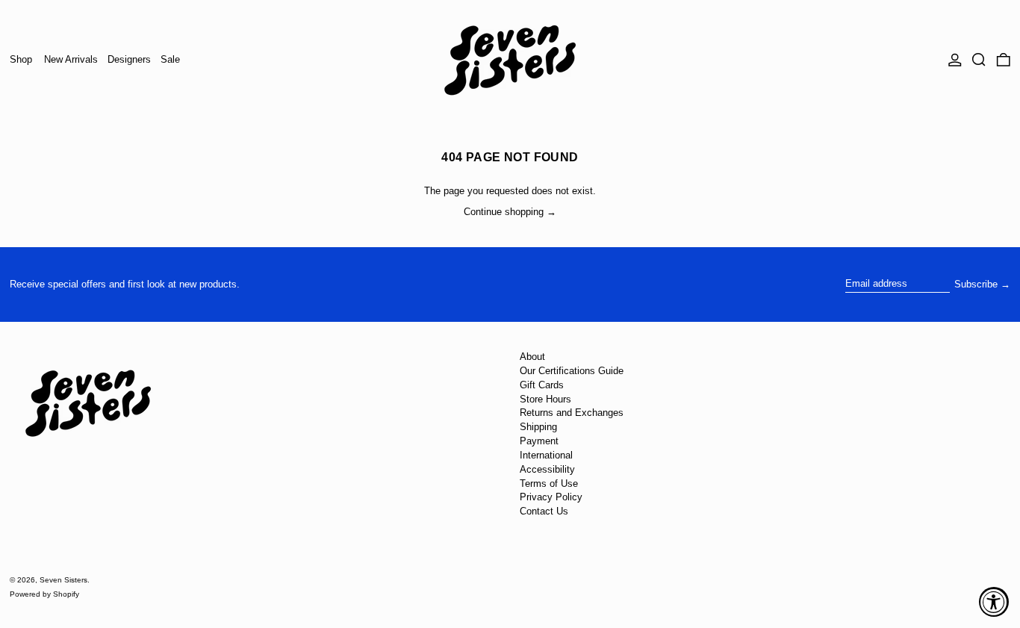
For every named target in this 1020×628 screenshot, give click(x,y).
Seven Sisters (63, 580)
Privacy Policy (551, 497)
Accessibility (547, 469)
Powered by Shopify (44, 594)
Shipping (538, 426)
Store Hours (545, 399)
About (532, 356)
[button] (978, 59)
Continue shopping (504, 211)
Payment (539, 441)
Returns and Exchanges (571, 412)
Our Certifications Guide (571, 370)
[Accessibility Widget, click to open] (994, 602)
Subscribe (976, 284)
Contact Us (544, 511)
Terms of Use (549, 483)
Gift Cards (542, 385)
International (546, 455)
